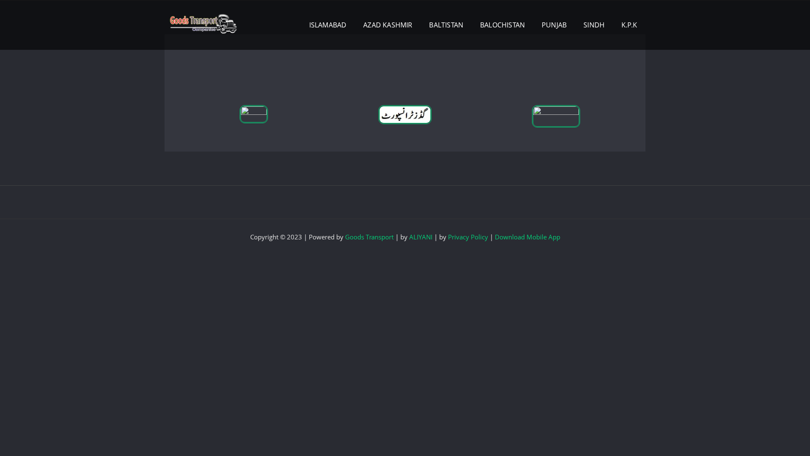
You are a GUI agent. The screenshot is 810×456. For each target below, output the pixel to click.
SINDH (594, 25)
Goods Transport (369, 237)
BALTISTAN (446, 25)
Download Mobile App (527, 237)
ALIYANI (420, 237)
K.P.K (629, 25)
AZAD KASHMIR (387, 25)
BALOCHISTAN (502, 25)
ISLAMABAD (328, 25)
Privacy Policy (468, 237)
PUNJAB (554, 25)
